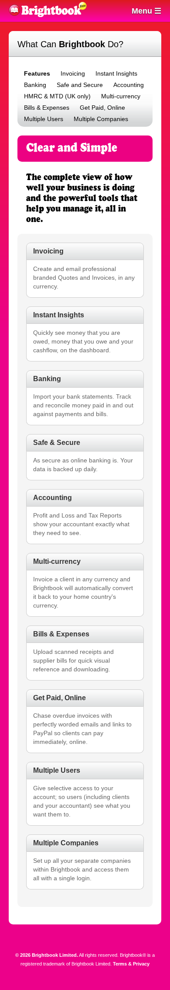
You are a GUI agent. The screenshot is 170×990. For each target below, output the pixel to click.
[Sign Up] (89, 12)
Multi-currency (120, 96)
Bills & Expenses (46, 107)
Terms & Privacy (131, 963)
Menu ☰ (146, 11)
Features (37, 73)
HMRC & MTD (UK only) (57, 96)
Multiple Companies (101, 118)
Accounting (128, 84)
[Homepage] (45, 14)
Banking (35, 84)
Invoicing (73, 73)
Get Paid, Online (102, 107)
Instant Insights (116, 73)
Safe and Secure (80, 84)
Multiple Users (43, 118)
